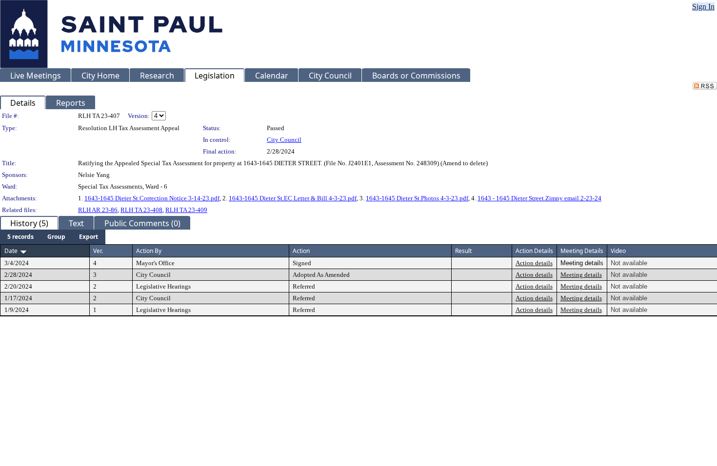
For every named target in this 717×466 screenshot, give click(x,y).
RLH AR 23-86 (98, 210)
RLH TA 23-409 (186, 210)
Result (463, 251)
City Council (284, 139)
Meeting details (581, 274)
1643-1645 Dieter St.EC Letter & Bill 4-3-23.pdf (293, 198)
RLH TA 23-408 (141, 210)
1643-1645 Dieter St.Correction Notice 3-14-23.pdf (151, 198)
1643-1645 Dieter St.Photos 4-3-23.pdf (417, 198)
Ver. (98, 251)
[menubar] (52, 237)
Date (11, 251)
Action (301, 251)
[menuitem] (20, 237)
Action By (148, 251)
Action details (534, 263)
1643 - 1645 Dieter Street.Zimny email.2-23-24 (539, 198)
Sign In (703, 6)
